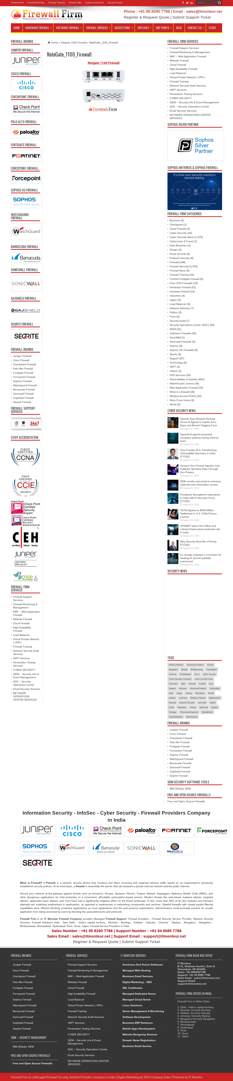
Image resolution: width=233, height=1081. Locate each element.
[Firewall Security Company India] (47, 14)
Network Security (187, 703)
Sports (173, 354)
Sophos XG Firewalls (182, 350)
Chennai (172, 674)
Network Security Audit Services (188, 85)
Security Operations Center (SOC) (189, 324)
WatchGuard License (182, 383)
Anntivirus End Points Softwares (143, 964)
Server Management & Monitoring (143, 1011)
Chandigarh (211, 669)
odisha (213, 703)
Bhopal (184, 669)
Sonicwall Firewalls (180, 341)
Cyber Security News (182, 237)
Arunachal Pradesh (195, 665)
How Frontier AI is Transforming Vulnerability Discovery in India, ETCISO (198, 453)
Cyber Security (178, 232)
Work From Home (180, 400)
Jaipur (173, 299)
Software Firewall (67, 28)
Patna (171, 707)
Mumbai (172, 703)
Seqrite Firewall (22, 402)
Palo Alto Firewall (23, 368)
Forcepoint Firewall (24, 376)
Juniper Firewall (22, 356)
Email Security (178, 253)
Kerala (211, 693)
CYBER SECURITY (24, 669)
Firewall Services (97, 28)
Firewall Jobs (75, 2)
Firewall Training (56, 2)
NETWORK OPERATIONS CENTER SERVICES (25, 696)
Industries (175, 295)
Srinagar (172, 712)
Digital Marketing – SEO (137, 982)
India (171, 693)
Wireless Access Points (183, 396)
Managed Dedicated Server (139, 993)
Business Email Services (138, 976)
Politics (174, 312)
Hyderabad (215, 688)
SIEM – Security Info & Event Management (194, 102)
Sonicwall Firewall (23, 393)
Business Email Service (137, 1046)
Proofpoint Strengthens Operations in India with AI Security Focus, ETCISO (200, 498)
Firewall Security (179, 266)
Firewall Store (177, 270)
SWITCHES (143, 28)
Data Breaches (178, 245)
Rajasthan (181, 707)
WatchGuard (191, 717)
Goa (211, 684)
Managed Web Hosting (137, 970)
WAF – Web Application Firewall (188, 56)
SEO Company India (157, 1077)
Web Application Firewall (184, 387)
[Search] (219, 2)
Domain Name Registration (139, 1040)
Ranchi (193, 707)
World (173, 404)
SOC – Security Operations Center (189, 106)
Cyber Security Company (180, 679)
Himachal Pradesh (198, 688)
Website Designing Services (140, 1034)
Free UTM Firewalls (181, 283)
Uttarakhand (207, 712)
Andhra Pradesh (176, 665)
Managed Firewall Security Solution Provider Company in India (74, 1077)
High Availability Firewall (183, 68)
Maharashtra (214, 698)
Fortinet (202, 684)
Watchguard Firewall (25, 385)
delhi (183, 684)
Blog (179, 28)
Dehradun (173, 684)
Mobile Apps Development (139, 1028)
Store (212, 28)
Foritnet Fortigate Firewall (184, 278)
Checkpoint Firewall (24, 364)
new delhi (202, 703)
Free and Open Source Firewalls (186, 801)
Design (174, 249)
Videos (173, 370)
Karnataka (200, 693)
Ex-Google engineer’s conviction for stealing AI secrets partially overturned (200, 558)
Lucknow (183, 698)
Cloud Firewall (21, 623)
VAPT (173, 366)
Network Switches (180, 308)
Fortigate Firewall (23, 372)
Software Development (137, 1017)
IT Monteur (195, 1077)
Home (16, 28)
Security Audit (177, 320)
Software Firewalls (180, 333)
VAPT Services (21, 658)
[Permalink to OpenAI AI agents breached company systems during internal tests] (172, 438)
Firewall (174, 262)
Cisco (197, 674)
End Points (162, 28)
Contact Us (194, 28)
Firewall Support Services (184, 48)
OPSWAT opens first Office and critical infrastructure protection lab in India (200, 529)
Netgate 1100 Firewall (73, 42)
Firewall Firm (17, 2)
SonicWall (175, 337)
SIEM (173, 329)
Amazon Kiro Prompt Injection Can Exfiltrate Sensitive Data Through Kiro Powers (200, 469)
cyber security (209, 674)
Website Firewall (22, 619)
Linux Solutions (132, 1005)
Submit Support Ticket (191, 17)
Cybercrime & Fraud (181, 241)
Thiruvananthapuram (189, 712)
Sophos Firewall (22, 381)
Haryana (183, 688)
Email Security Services (26, 689)
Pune (173, 316)
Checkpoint (176, 224)
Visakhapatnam (176, 717)
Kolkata (172, 698)
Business (175, 220)
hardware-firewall (179, 291)
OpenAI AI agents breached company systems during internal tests (199, 437)
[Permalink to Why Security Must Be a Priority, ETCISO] (172, 545)
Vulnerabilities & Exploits (184, 379)
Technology (176, 362)
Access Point (122, 28)
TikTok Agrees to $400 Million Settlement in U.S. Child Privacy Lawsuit (198, 513)
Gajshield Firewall (23, 397)
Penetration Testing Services (186, 94)
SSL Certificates (132, 987)
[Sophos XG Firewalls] (25, 201)
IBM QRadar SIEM (180, 788)
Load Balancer (21, 635)
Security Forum (114, 2)
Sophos (174, 345)
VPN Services (177, 375)
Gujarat (172, 688)
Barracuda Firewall (24, 389)
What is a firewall (179, 391)
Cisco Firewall (21, 360)
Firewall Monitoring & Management (190, 52)
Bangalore (173, 669)
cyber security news (204, 679)
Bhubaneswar (197, 669)
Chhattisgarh (185, 674)
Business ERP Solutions (138, 1022)
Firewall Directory (36, 2)
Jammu (188, 693)
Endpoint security (179, 258)
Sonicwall (204, 707)
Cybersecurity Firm (94, 2)
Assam (210, 665)
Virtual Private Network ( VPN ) (187, 77)
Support (174, 358)
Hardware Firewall (37, 28)
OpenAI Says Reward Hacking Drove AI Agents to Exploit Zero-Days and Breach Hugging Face (198, 422)
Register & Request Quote (146, 17)
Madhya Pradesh (198, 698)
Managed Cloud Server (137, 999)
